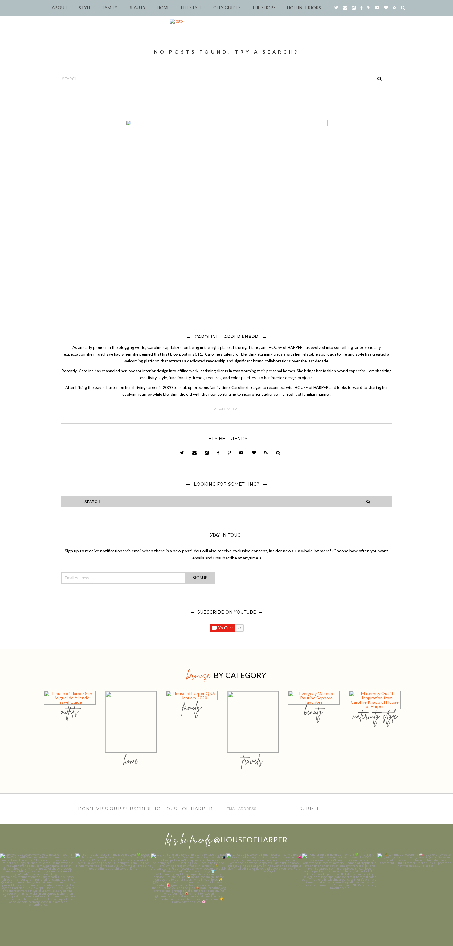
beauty (313, 711)
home (131, 760)
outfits (69, 711)
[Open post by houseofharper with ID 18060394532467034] (113, 891)
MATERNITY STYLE (375, 715)
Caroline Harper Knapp (226, 337)
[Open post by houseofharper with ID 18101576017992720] (339, 891)
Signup (200, 577)
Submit (309, 809)
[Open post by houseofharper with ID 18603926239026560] (38, 891)
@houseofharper (251, 839)
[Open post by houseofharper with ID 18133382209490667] (188, 891)
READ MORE (226, 409)
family (191, 707)
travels (252, 760)
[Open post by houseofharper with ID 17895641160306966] (415, 891)
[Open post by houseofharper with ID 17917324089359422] (264, 891)
